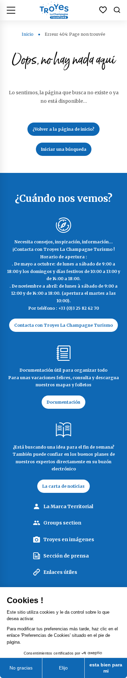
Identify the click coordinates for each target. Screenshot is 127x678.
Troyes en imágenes (68, 539)
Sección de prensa (66, 556)
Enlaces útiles (60, 572)
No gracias (21, 668)
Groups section (62, 523)
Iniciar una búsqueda (63, 149)
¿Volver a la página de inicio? (63, 129)
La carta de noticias (63, 486)
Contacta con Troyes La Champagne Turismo (63, 325)
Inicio (28, 34)
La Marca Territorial (68, 506)
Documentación (63, 402)
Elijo (63, 668)
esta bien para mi (105, 668)
